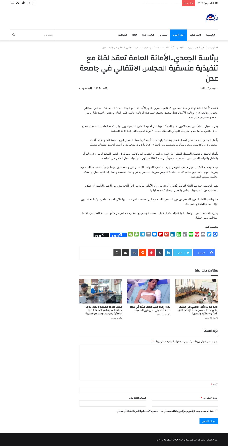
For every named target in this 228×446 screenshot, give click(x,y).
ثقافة (134, 34)
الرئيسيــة (211, 34)
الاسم (214, 384)
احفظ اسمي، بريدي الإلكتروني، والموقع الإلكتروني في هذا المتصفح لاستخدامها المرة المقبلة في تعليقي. (165, 411)
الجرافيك (122, 34)
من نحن (160, 439)
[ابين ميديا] (212, 18)
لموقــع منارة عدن (188, 439)
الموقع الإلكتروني (137, 397)
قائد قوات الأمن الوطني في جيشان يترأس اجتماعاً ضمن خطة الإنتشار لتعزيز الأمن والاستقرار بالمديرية (198, 310)
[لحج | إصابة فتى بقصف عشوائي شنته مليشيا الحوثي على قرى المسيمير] (148, 291)
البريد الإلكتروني (209, 397)
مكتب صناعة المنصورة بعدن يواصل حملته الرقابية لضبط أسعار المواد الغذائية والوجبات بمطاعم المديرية (103, 310)
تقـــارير (163, 34)
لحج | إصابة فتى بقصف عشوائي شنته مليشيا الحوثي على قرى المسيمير (150, 309)
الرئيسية (211, 47)
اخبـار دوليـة (195, 34)
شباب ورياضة (148, 34)
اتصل (169, 439)
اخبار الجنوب (178, 34)
